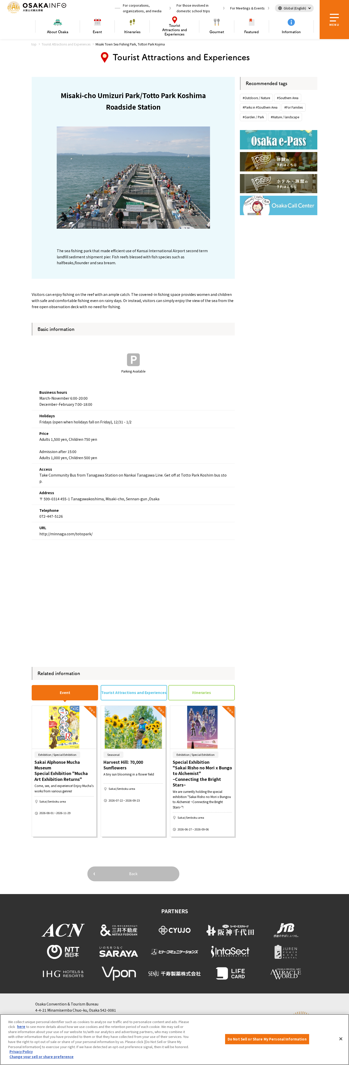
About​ (57, 32)
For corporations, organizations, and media (142, 8)
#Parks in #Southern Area (260, 107)
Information (291, 32)
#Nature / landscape (285, 117)
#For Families (293, 107)
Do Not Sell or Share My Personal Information (267, 1039)
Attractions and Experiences (174, 30)
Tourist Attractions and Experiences (66, 44)
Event (97, 32)
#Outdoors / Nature (256, 98)
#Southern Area (287, 98)
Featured (251, 32)
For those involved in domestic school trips (193, 8)
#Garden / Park (253, 117)
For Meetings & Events (247, 8)
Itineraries (132, 32)
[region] (174, 1039)
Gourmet (217, 32)
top (34, 44)
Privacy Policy (21, 1051)
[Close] (340, 1039)
